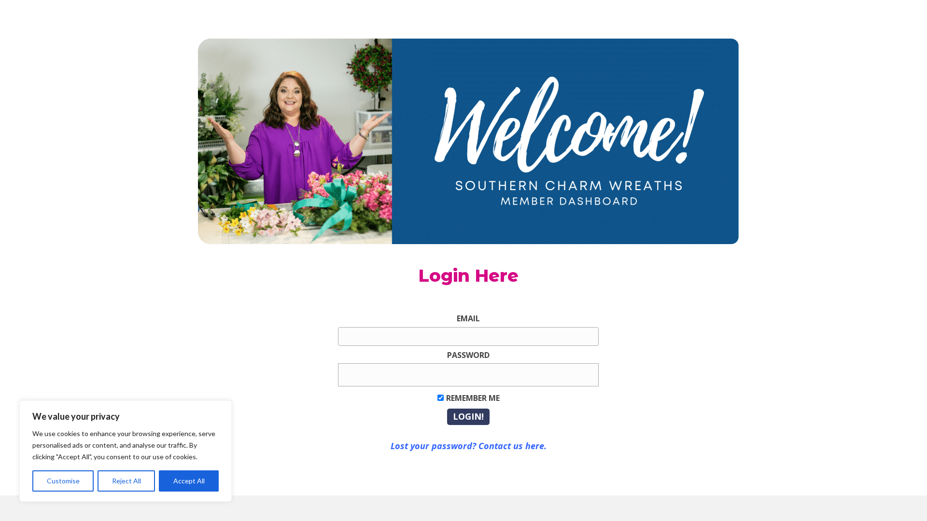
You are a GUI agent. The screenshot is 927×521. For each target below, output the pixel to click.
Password (468, 355)
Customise (63, 481)
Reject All (126, 481)
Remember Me (473, 398)
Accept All (189, 481)
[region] (125, 451)
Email (468, 318)
